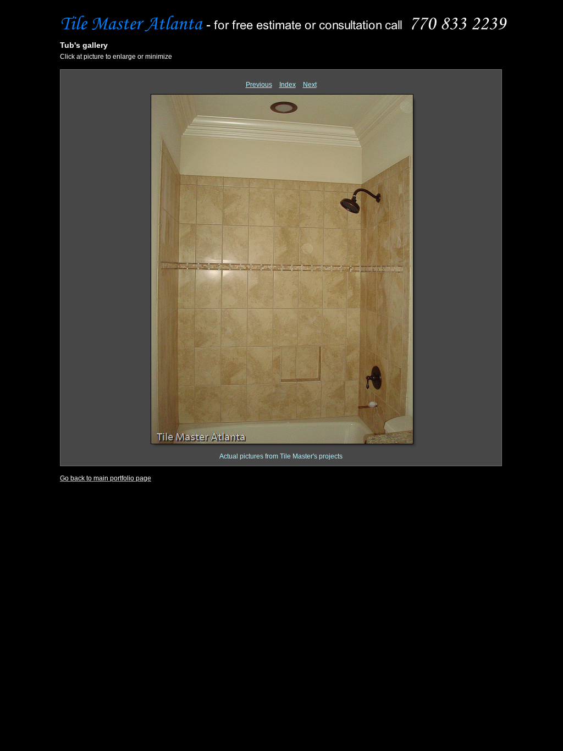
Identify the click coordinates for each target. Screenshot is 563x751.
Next (310, 85)
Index (287, 85)
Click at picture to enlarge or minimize (116, 56)
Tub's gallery (84, 45)
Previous (259, 85)
